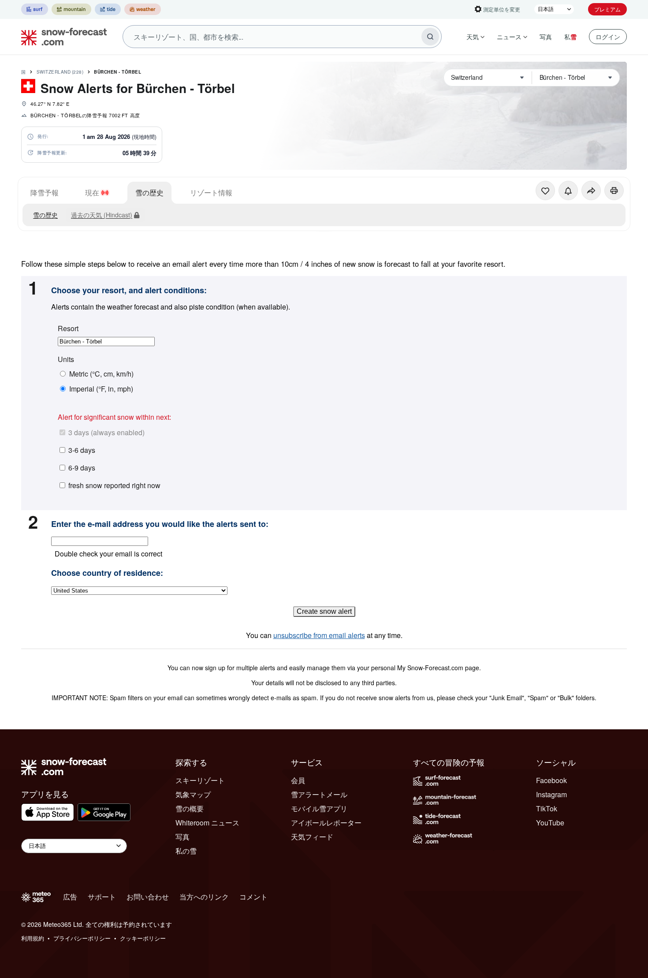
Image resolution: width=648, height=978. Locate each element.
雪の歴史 (149, 192)
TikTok (546, 808)
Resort (68, 328)
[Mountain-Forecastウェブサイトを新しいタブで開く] (71, 9)
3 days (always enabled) (106, 432)
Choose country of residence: (107, 573)
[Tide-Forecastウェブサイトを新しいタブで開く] (108, 9)
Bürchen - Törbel (117, 72)
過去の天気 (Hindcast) (101, 214)
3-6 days (81, 450)
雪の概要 (189, 808)
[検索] (430, 36)
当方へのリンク (204, 897)
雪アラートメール (319, 794)
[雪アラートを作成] (568, 190)
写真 (546, 36)
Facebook (551, 780)
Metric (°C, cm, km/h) (101, 374)
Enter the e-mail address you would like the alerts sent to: (159, 524)
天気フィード (312, 837)
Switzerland (60, 72)
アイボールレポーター (326, 822)
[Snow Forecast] (61, 36)
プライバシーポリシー (82, 938)
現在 (92, 192)
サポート (102, 897)
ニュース (509, 36)
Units (66, 359)
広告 (70, 897)
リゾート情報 (211, 192)
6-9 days (81, 468)
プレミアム (607, 9)
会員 (298, 780)
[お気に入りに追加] (545, 190)
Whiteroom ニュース (207, 822)
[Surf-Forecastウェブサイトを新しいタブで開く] (34, 9)
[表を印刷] (614, 190)
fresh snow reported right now (114, 485)
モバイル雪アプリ (319, 808)
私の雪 (186, 851)
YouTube (550, 822)
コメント (253, 897)
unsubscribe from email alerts (319, 635)
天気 (472, 36)
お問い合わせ (148, 897)
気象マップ (193, 794)
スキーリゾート (200, 780)
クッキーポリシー (143, 938)
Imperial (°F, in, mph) (101, 388)
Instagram (551, 794)
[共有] (591, 190)
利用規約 (32, 938)
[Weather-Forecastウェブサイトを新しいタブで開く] (142, 9)
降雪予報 (44, 192)
